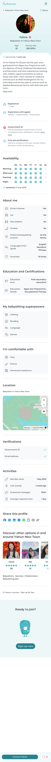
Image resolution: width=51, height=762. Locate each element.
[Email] (33, 520)
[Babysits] (9, 3)
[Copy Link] (37, 520)
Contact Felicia (20, 757)
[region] (25, 413)
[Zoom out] (44, 404)
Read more (7, 91)
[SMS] (28, 520)
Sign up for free (27, 592)
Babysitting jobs (11, 579)
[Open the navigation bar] (46, 3)
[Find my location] (44, 411)
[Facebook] (5, 520)
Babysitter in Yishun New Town (25, 41)
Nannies (19, 576)
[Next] (47, 556)
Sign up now (25, 646)
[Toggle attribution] (45, 427)
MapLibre (27, 428)
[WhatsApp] (24, 520)
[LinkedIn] (14, 520)
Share (45, 10)
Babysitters (8, 576)
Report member (12, 592)
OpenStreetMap (38, 428)
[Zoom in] (44, 400)
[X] (9, 520)
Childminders (31, 576)
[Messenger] (19, 520)
